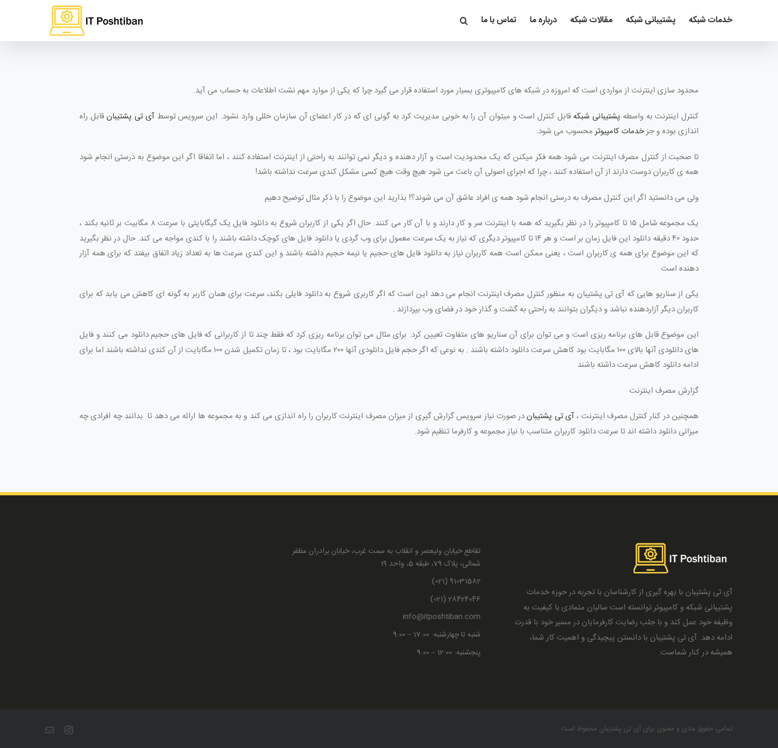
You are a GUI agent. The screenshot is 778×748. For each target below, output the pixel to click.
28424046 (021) (455, 600)
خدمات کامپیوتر (619, 131)
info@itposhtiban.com (442, 617)
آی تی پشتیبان (130, 116)
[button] (464, 20)
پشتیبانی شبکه (596, 116)
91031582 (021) (456, 582)
